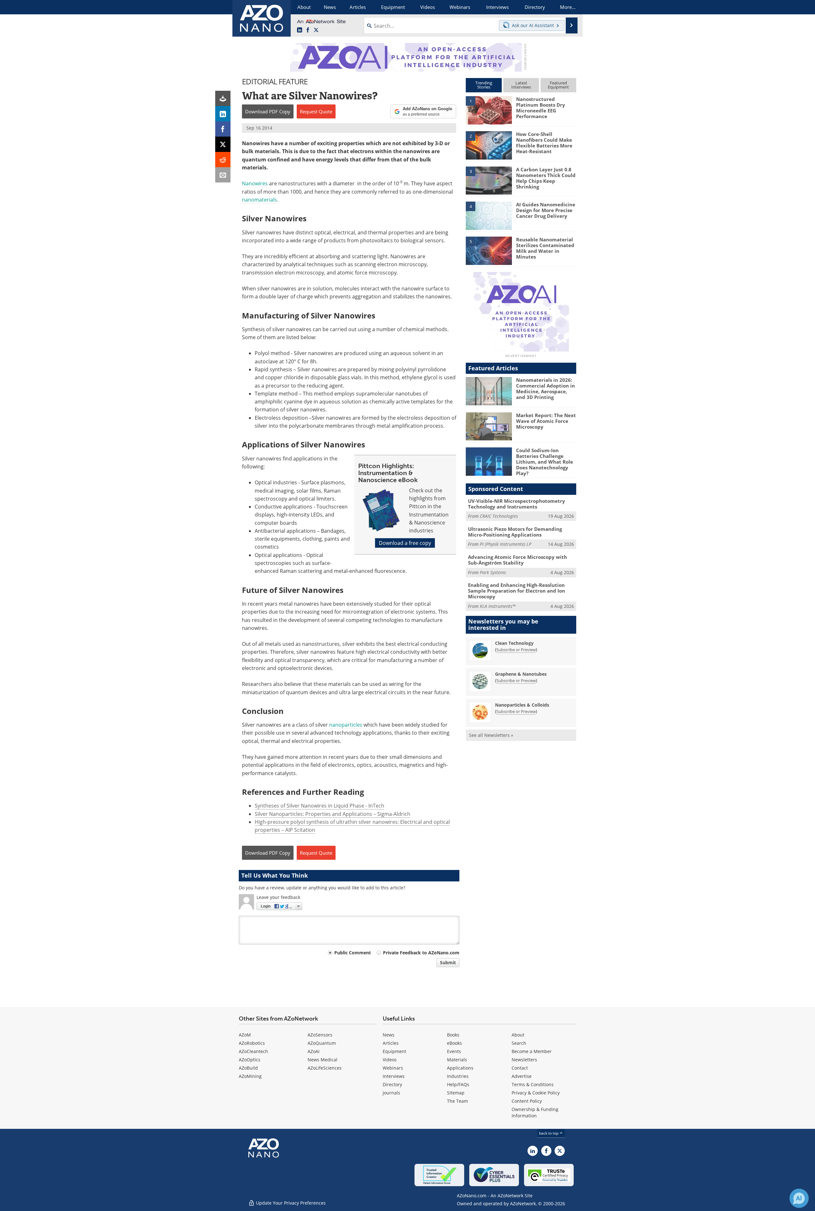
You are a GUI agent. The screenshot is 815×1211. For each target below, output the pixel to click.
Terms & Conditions (533, 1084)
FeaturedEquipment (558, 85)
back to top (549, 1133)
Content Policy (527, 1101)
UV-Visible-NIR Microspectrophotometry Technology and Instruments (516, 504)
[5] (489, 250)
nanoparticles (345, 724)
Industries (458, 1076)
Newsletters (524, 1060)
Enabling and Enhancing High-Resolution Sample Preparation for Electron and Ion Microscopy (516, 591)
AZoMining (250, 1076)
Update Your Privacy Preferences (290, 1203)
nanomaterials (259, 199)
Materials (457, 1060)
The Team (457, 1101)
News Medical (322, 1060)
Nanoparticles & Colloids (522, 705)
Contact (520, 1068)
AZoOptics (249, 1060)
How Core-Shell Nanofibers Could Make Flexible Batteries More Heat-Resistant (544, 142)
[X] (222, 144)
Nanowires (255, 183)
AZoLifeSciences (325, 1068)
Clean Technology (514, 643)
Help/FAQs (458, 1084)
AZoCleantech (253, 1051)
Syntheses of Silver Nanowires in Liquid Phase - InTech (319, 805)
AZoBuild (248, 1068)
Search (519, 1043)
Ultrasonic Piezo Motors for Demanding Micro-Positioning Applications (515, 532)
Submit (448, 962)
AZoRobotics (252, 1043)
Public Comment (352, 953)
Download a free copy (405, 542)
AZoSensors (320, 1035)
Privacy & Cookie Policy (536, 1093)
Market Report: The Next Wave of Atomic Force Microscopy (546, 421)
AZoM (245, 1035)
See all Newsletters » (491, 735)
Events (454, 1051)
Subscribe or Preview (516, 649)
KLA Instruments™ (497, 606)
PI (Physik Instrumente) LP (505, 544)
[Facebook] (222, 129)
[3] (489, 180)
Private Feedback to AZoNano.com (421, 953)
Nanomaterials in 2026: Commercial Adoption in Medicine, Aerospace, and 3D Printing (545, 388)
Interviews (394, 1076)
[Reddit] (222, 159)
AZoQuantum (322, 1043)
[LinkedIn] (222, 113)
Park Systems (493, 572)
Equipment (394, 1051)
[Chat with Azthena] (799, 1198)
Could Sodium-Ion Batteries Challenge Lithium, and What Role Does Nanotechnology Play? (544, 461)
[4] (489, 215)
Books (453, 1035)
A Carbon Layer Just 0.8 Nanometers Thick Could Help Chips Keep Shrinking (546, 178)
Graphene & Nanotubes (521, 674)
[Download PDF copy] (222, 98)
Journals (391, 1093)
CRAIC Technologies (499, 516)
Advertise (522, 1076)
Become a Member (532, 1051)
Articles (391, 1043)
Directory (392, 1084)
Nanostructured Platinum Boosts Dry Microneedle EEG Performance (540, 107)
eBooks (454, 1043)
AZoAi (314, 1051)
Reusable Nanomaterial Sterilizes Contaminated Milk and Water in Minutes (545, 248)
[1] (489, 110)
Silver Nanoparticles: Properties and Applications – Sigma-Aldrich (332, 813)
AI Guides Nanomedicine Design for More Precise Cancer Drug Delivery (545, 210)
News (388, 1035)
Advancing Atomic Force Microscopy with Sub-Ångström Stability (517, 560)
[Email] (222, 174)
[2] (489, 145)
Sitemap (455, 1093)
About (518, 1035)
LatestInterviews (521, 85)
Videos (390, 1060)
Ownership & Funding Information (535, 1112)
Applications (460, 1068)
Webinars (393, 1068)
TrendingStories (483, 85)
